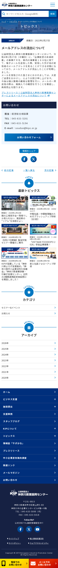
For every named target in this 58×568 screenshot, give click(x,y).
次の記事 (49, 170)
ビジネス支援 (10, 399)
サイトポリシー (15, 543)
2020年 (4, 377)
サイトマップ (14, 538)
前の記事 (9, 170)
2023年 (4, 360)
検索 (52, 13)
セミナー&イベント (10, 307)
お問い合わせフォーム (29, 137)
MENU (52, 4)
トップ (3, 21)
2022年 (4, 366)
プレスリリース (11, 450)
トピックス (13, 21)
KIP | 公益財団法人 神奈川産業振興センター (16, 4)
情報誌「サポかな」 (13, 443)
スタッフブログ (11, 421)
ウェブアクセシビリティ (39, 543)
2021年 (4, 372)
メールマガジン (11, 472)
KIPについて (10, 428)
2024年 (4, 354)
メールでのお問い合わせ (44, 563)
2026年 (4, 343)
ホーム (6, 392)
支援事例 (8, 414)
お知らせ (5, 313)
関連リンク (9, 465)
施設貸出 (8, 406)
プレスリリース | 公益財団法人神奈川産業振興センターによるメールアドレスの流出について (28, 94)
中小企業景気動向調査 (15, 457)
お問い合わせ (10, 480)
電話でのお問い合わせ (15, 563)
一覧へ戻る (29, 170)
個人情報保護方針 (37, 538)
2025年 (4, 348)
